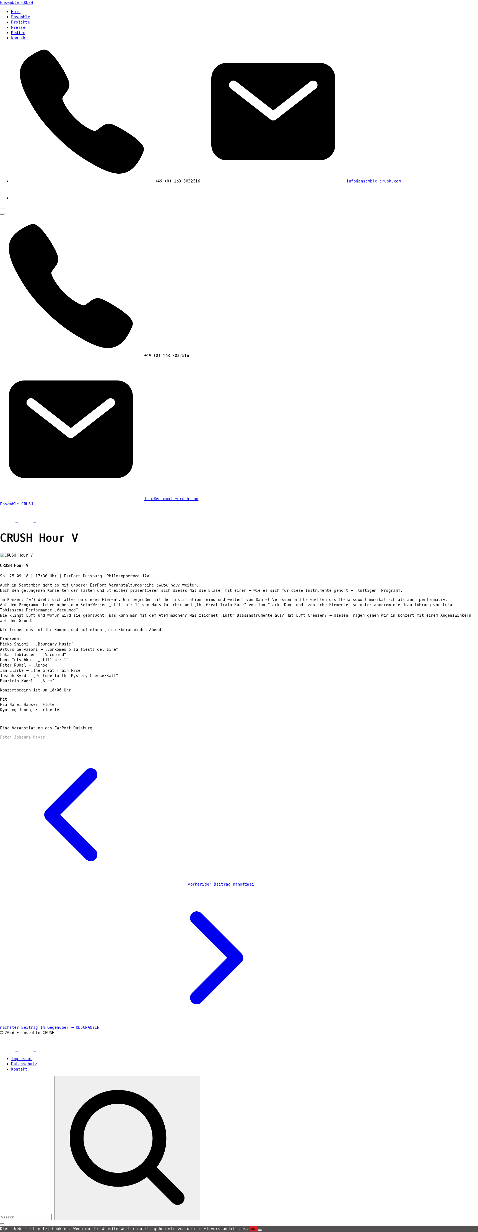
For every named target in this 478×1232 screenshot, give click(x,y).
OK (253, 1228)
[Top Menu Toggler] (2, 214)
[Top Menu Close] (2, 208)
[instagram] (54, 198)
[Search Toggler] (2, 1224)
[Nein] (260, 1230)
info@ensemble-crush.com (373, 181)
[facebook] (20, 198)
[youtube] (38, 198)
